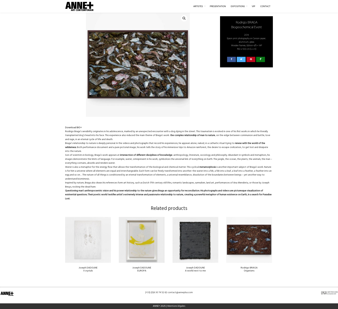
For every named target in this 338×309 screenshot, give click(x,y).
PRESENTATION (218, 6)
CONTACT (265, 6)
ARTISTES (198, 6)
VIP (253, 6)
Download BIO (72, 128)
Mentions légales (176, 306)
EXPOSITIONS (238, 6)
